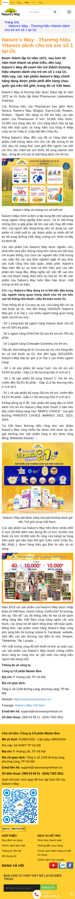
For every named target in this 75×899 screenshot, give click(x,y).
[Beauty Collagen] (19, 2)
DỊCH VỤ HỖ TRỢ (49, 835)
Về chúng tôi (9, 856)
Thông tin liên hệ (11, 850)
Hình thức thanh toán (50, 840)
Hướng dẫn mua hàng (50, 845)
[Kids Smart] (12, 2)
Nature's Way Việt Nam (30, 705)
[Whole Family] (40, 2)
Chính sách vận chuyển (51, 859)
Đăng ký (48, 887)
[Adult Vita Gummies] (26, 2)
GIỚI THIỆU (9, 835)
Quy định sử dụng (12, 840)
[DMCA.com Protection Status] (14, 828)
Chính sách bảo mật (13, 845)
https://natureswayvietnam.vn (32, 699)
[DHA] (33, 2)
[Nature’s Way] (5, 2)
